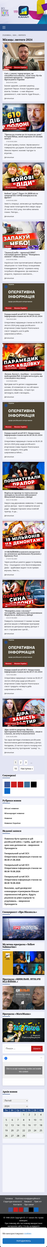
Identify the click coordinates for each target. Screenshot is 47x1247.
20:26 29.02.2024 (11, 82)
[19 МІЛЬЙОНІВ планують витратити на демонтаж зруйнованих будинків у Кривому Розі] (23, 535)
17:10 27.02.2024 (11, 559)
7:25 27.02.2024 (11, 675)
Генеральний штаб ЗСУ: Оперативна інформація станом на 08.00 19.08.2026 (23, 868)
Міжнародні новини (14, 813)
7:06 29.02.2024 (11, 319)
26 (6, 1135)
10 (15, 768)
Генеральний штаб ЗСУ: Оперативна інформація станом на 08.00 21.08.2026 (23, 856)
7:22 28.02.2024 (11, 438)
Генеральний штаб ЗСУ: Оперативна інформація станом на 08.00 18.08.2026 (23, 879)
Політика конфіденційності (27, 1198)
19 (6, 1130)
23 (29, 1130)
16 (29, 1125)
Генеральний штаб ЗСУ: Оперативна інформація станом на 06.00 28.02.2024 (23, 434)
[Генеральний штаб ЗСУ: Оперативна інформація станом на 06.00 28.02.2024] (23, 416)
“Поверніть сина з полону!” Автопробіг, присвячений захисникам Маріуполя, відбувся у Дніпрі (23, 613)
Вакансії (28, 1201)
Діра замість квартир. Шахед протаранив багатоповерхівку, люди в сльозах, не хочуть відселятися (23, 731)
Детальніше (9, 98)
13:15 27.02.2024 (11, 618)
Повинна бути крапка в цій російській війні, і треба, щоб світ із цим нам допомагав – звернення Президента (23, 843)
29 (23, 1135)
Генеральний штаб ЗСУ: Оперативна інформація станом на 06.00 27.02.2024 (23, 671)
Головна (9, 1198)
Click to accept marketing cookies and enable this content (23, 1070)
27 (12, 1135)
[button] (5, 27)
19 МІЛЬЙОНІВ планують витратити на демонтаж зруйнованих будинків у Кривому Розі (22, 554)
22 (23, 1130)
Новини (8, 67)
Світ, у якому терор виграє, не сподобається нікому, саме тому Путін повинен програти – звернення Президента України (23, 76)
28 (18, 1135)
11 (41, 1119)
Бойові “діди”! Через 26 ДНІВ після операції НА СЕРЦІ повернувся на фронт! (21, 195)
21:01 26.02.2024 (11, 737)
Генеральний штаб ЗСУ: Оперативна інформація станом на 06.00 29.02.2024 (23, 315)
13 (12, 1125)
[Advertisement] (23, 1168)
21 (18, 1130)
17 (35, 1125)
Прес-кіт (38, 1201)
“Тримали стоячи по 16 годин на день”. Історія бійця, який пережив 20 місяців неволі (23, 136)
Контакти (17, 1204)
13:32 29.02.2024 (11, 260)
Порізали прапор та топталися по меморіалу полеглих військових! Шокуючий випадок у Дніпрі (21, 495)
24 (35, 1130)
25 (41, 1130)
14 (18, 1125)
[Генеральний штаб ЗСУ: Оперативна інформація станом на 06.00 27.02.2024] (23, 653)
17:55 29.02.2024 (11, 142)
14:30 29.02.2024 (11, 200)
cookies (27, 1233)
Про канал (29, 1204)
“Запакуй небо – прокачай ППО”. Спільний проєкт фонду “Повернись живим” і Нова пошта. (22, 254)
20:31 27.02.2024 (11, 500)
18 (41, 1125)
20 (12, 1130)
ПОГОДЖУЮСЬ (23, 1241)
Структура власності (12, 1201)
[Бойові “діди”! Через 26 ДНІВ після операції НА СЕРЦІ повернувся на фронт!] (23, 177)
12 (6, 1125)
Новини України (20, 67)
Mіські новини (11, 128)
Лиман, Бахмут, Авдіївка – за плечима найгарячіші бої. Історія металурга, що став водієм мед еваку (23, 376)
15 (23, 1125)
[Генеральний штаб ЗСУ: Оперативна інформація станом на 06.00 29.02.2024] (23, 297)
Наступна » (27, 768)
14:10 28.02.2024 (11, 381)
